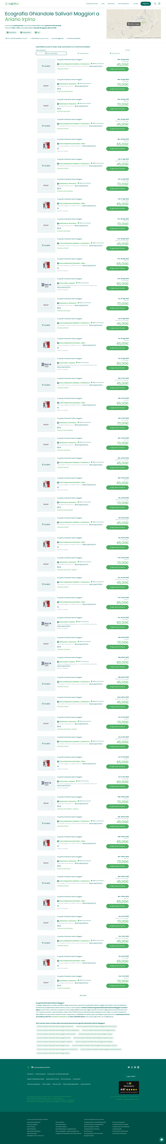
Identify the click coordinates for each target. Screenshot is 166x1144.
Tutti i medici (46, 1084)
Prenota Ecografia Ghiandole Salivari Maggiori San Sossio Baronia (57, 1049)
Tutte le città (56, 1084)
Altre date (83, 995)
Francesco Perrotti (63, 69)
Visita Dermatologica (61, 1126)
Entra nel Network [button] (123, 4)
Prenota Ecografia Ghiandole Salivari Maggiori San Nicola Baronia (101, 1049)
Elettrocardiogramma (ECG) (91, 1126)
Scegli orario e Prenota (117, 69)
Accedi (135, 4)
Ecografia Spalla (117, 1129)
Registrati (146, 4)
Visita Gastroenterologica (34, 1131)
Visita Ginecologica (61, 1124)
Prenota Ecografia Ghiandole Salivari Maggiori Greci (53, 1045)
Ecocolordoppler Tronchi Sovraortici (93, 1133)
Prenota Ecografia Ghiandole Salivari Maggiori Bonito (98, 1030)
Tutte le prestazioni (33, 1084)
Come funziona (40, 1074)
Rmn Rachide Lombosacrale (120, 1131)
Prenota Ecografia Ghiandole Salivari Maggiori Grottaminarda (56, 1034)
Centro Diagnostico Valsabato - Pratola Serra (74, 64)
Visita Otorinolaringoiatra (33, 1122)
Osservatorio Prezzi (92, 4)
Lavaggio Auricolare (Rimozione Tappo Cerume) (68, 1133)
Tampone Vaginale (32, 1124)
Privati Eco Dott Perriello (64, 809)
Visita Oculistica (60, 1122)
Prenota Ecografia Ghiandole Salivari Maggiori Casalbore (54, 1042)
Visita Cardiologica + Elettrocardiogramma (67, 1131)
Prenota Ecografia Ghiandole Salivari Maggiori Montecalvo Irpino (96, 1026)
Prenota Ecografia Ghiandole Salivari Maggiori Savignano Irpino (93, 1038)
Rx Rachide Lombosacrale (119, 1133)
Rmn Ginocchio (88, 1131)
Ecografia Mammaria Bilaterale (121, 1126)
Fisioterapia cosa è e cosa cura (35, 1135)
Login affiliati (130, 1076)
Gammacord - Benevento (67, 84)
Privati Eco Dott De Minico (65, 91)
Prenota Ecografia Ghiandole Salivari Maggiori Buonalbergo (94, 1042)
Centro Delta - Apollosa (67, 283)
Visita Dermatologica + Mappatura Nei (66, 1129)
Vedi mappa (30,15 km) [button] (64, 287)
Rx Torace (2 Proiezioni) (119, 1122)
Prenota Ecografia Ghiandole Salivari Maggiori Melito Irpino (55, 1026)
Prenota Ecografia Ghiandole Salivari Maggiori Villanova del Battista (58, 1030)
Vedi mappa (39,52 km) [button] (90, 146)
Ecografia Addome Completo (120, 1124)
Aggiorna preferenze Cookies (131, 1099)
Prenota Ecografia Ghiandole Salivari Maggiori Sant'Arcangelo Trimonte (95, 1045)
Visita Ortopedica (31, 1129)
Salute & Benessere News (35, 1079)
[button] (159, 3)
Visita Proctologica (32, 1133)
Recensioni (111, 4)
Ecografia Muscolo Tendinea (91, 1129)
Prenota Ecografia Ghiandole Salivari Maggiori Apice (53, 1053)
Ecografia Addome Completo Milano (93, 1124)
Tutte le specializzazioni (71, 1084)
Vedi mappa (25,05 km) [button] (82, 86)
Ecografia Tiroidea (89, 1135)
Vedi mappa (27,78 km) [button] (96, 66)
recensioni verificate (58, 1017)
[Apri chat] (161, 1139)
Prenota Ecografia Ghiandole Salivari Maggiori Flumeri (53, 1038)
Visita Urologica (31, 1126)
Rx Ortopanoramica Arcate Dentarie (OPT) (95, 1122)
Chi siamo (30, 1074)
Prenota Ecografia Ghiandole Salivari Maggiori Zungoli (95, 1034)
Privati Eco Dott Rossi (63, 111)
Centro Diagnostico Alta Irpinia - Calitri (72, 143)
